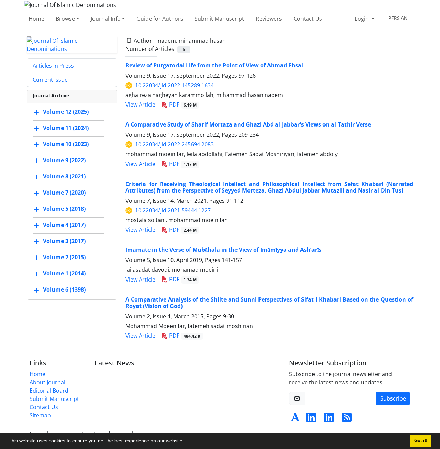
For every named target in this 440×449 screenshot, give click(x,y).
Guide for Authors (159, 18)
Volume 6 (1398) (64, 289)
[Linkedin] (311, 419)
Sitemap (40, 415)
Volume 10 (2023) (66, 144)
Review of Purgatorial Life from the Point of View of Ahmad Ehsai (214, 65)
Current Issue (50, 80)
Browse (65, 18)
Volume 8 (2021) (64, 176)
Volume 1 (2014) (64, 273)
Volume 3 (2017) (64, 241)
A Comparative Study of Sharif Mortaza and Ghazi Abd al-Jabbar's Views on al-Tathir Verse (248, 124)
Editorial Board (49, 390)
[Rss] (347, 419)
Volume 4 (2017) (64, 225)
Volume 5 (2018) (64, 208)
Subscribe (393, 398)
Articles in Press (53, 65)
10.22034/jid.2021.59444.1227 (173, 210)
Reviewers (269, 18)
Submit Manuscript (219, 18)
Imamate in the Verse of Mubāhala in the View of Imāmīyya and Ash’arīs (223, 249)
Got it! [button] (420, 440)
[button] (186, 442)
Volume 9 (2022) (64, 160)
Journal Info (106, 18)
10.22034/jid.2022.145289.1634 (174, 85)
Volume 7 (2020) (64, 192)
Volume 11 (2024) (66, 128)
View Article (140, 104)
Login (362, 18)
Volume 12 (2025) (66, 112)
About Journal (47, 382)
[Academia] (295, 419)
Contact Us (308, 18)
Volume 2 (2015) (64, 257)
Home (36, 18)
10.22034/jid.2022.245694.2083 (174, 144)
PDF (182, 104)
